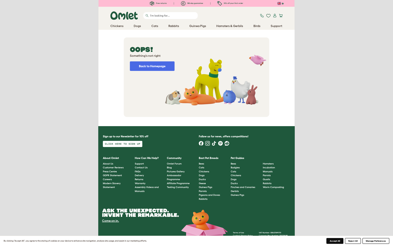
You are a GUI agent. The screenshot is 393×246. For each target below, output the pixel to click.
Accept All (335, 241)
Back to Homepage (152, 66)
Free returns (161, 3)
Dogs (201, 175)
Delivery (139, 175)
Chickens (204, 171)
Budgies (235, 167)
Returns (139, 179)
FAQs (137, 171)
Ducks (202, 179)
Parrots (203, 191)
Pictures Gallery (176, 171)
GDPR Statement (112, 175)
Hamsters (268, 163)
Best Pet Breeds (208, 158)
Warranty (140, 183)
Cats (201, 167)
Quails (266, 179)
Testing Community (178, 187)
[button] (260, 158)
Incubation (269, 167)
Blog (169, 167)
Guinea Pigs (205, 187)
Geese (202, 183)
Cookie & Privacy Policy (243, 235)
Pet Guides (237, 158)
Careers (107, 179)
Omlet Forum (174, 163)
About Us (108, 163)
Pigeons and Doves (209, 195)
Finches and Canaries (243, 187)
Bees (201, 163)
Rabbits (203, 199)
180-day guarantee (195, 3)
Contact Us (141, 167)
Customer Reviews (113, 167)
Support (139, 163)
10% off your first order (233, 3)
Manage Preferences (376, 241)
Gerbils (235, 191)
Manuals (267, 171)
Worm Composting (273, 187)
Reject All (353, 241)
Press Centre (110, 171)
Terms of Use (238, 233)
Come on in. (110, 220)
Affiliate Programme (178, 183)
